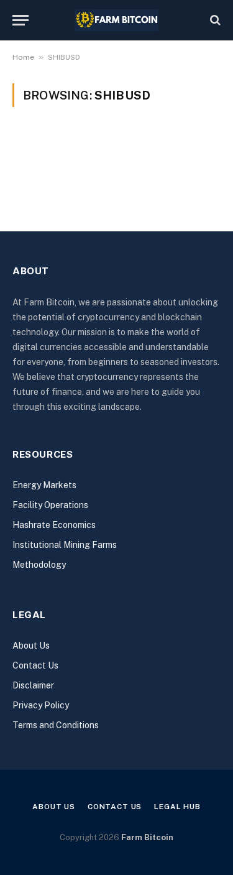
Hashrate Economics (54, 525)
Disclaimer (33, 685)
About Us (31, 645)
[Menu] (20, 20)
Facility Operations (50, 505)
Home (23, 57)
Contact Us (35, 665)
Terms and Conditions (55, 725)
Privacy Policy (40, 705)
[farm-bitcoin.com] (116, 20)
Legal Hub (177, 806)
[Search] (214, 20)
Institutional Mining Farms (64, 545)
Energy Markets (44, 485)
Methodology (39, 565)
